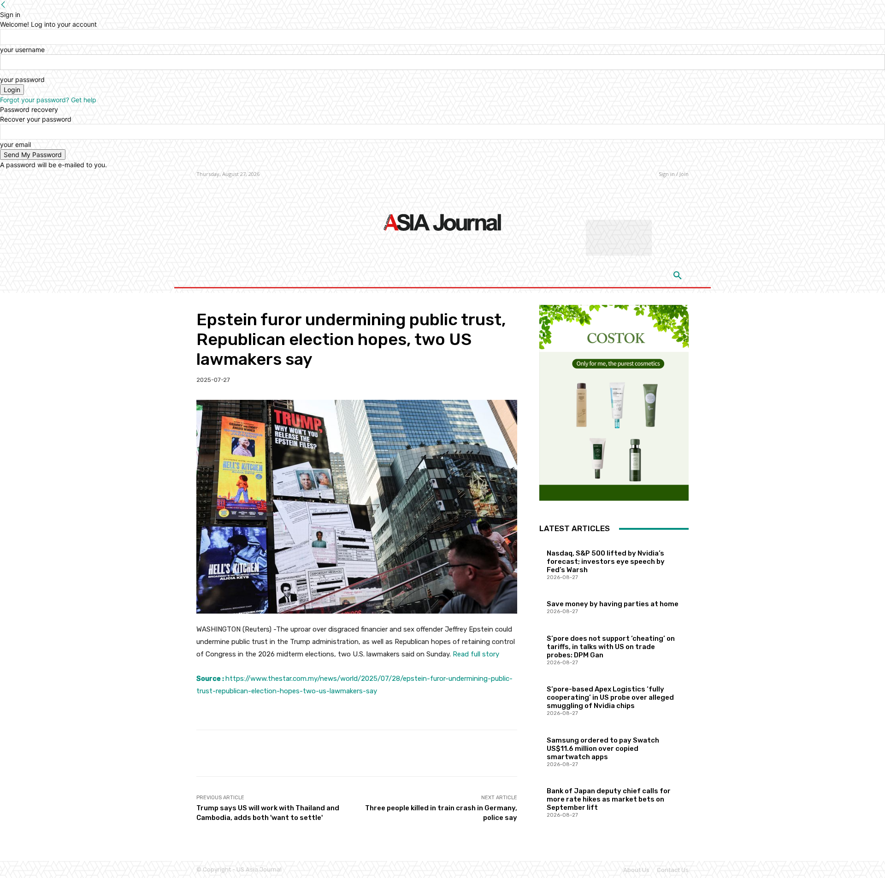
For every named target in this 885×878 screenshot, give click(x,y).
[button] (678, 276)
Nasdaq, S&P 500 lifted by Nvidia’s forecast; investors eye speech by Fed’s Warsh (606, 561)
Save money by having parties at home (612, 604)
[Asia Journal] (442, 221)
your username (22, 49)
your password (22, 79)
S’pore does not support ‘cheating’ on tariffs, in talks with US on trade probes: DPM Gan (611, 646)
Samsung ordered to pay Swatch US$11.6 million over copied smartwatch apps (603, 748)
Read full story (476, 654)
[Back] (3, 5)
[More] (503, 753)
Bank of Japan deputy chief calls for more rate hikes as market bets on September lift (609, 799)
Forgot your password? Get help (48, 100)
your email (15, 144)
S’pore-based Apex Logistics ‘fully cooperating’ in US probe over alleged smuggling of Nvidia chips (610, 697)
